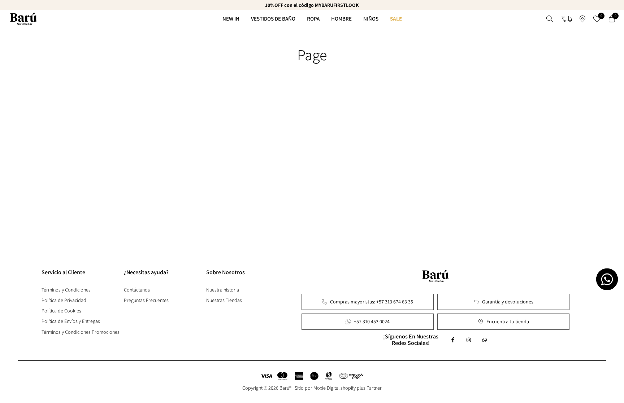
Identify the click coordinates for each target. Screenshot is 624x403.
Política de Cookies (61, 310)
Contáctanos (137, 289)
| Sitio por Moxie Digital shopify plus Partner (337, 388)
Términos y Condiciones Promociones (81, 332)
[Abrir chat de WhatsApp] (607, 279)
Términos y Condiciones (66, 289)
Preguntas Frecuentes (146, 300)
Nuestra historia (222, 289)
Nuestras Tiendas (224, 300)
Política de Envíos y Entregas (71, 321)
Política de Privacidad (64, 300)
